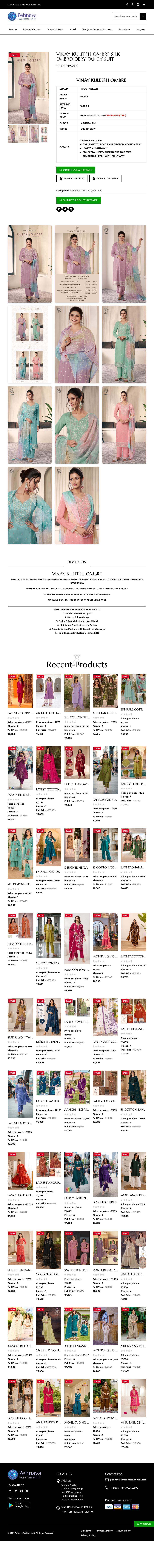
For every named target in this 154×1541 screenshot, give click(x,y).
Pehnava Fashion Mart (25, 1533)
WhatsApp (145, 1523)
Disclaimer (86, 1531)
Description (77, 562)
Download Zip (74, 178)
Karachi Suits (56, 29)
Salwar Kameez (32, 29)
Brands (123, 29)
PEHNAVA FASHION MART (74, 579)
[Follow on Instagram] (138, 4)
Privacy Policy (88, 1535)
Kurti (73, 29)
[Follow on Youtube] (144, 4)
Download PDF (108, 178)
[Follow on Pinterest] (132, 4)
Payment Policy (104, 1531)
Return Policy (123, 1531)
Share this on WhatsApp (80, 200)
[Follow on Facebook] (127, 4)
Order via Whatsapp (77, 170)
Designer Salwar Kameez (97, 29)
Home (13, 29)
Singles (140, 29)
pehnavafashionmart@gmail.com (128, 1479)
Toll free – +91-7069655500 (124, 1487)
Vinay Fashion (94, 190)
